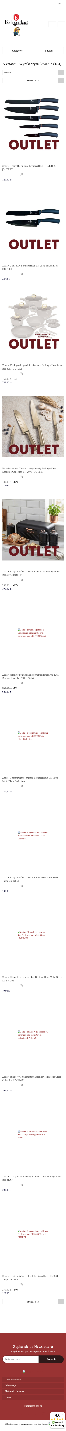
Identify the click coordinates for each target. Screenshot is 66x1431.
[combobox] (33, 72)
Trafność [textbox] (7, 72)
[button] (33, 1379)
